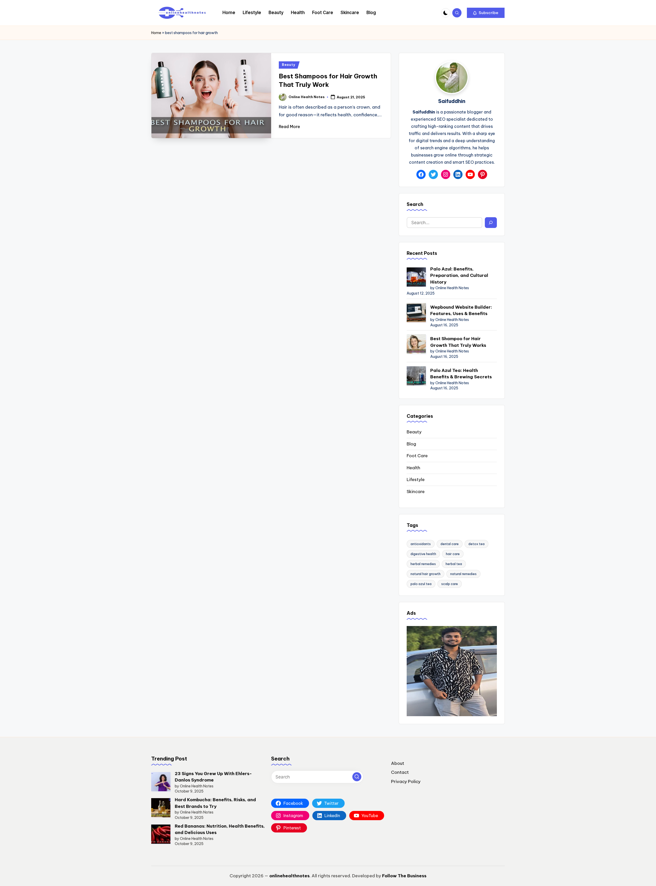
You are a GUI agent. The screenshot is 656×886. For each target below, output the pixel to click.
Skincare (416, 491)
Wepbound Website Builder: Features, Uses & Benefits (461, 310)
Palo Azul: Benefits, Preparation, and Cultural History (459, 275)
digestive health (423, 554)
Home (156, 32)
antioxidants (421, 544)
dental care (449, 544)
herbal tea (454, 564)
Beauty (288, 65)
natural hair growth (425, 574)
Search (415, 204)
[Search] (491, 222)
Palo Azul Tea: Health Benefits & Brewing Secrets (461, 374)
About (397, 763)
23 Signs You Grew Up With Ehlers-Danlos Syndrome (213, 777)
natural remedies (463, 574)
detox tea (476, 544)
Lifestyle (416, 479)
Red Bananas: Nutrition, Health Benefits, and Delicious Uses (220, 829)
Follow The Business (404, 876)
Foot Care (417, 455)
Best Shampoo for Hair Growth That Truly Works (458, 342)
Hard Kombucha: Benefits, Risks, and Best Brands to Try (215, 803)
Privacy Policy (406, 781)
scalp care (449, 584)
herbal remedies (423, 564)
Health (413, 468)
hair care (453, 554)
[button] (486, 12)
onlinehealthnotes (289, 876)
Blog (411, 444)
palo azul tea (421, 584)
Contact (400, 772)
